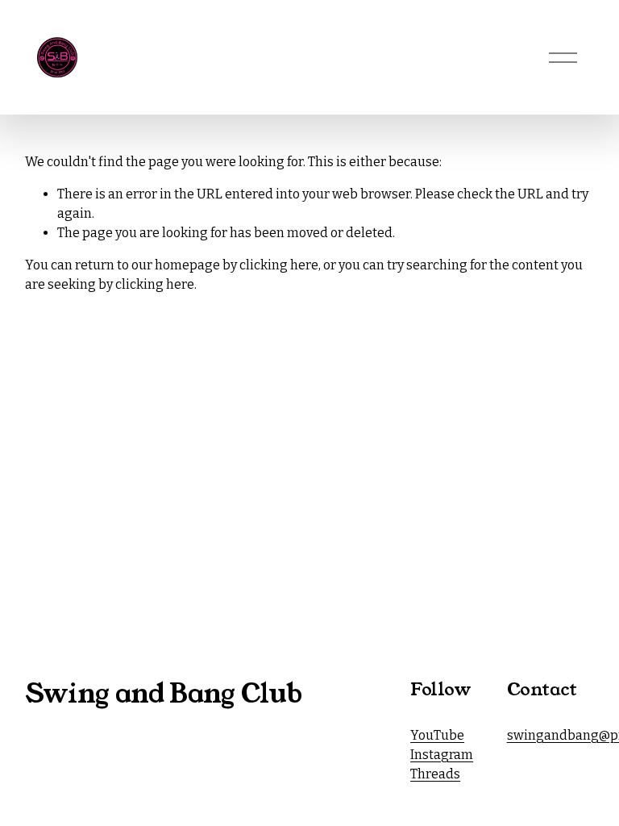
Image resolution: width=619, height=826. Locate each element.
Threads (435, 774)
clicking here (278, 265)
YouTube (437, 735)
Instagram (441, 754)
